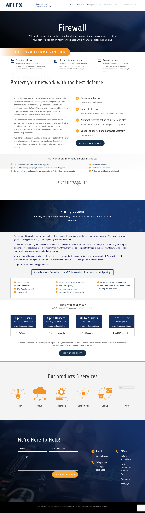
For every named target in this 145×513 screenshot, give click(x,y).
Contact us (128, 5)
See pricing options (90, 143)
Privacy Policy (86, 506)
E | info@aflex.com (41, 4)
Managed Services (93, 5)
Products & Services (111, 5)
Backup (105, 405)
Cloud (39, 405)
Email (99, 451)
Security (18, 405)
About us (80, 5)
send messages (65, 474)
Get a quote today (72, 353)
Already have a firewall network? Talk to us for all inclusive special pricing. (72, 272)
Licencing (61, 405)
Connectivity (83, 405)
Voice (127, 405)
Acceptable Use (75, 506)
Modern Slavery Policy (100, 506)
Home (71, 5)
